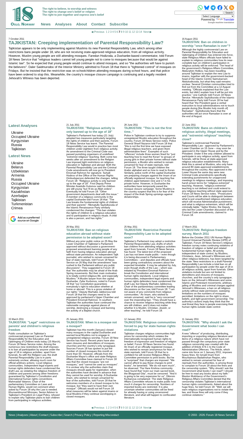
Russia (16, 145)
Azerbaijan (19, 196)
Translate (228, 19)
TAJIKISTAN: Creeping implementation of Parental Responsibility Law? (86, 42)
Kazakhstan (20, 192)
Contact (98, 24)
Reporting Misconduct (106, 414)
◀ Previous (97, 31)
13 (137, 31)
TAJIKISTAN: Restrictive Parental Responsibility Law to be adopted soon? (147, 233)
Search (68, 414)
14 (140, 31)
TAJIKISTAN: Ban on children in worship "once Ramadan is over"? (206, 44)
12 (133, 31)
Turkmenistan (22, 204)
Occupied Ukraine (25, 137)
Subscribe (119, 24)
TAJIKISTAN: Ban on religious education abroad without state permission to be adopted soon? (89, 233)
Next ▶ (147, 31)
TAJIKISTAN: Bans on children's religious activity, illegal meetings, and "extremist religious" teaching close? (206, 133)
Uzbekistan (20, 171)
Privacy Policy (83, 414)
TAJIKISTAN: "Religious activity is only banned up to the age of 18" (90, 129)
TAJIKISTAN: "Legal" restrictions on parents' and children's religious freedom (34, 326)
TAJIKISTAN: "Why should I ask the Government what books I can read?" (207, 326)
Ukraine (17, 133)
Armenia (17, 175)
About (81, 24)
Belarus (17, 167)
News (46, 24)
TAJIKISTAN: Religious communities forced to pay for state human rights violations (150, 326)
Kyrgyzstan (20, 141)
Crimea (17, 208)
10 (126, 31)
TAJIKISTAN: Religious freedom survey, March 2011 (204, 231)
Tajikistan (18, 149)
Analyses (63, 24)
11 (130, 31)
